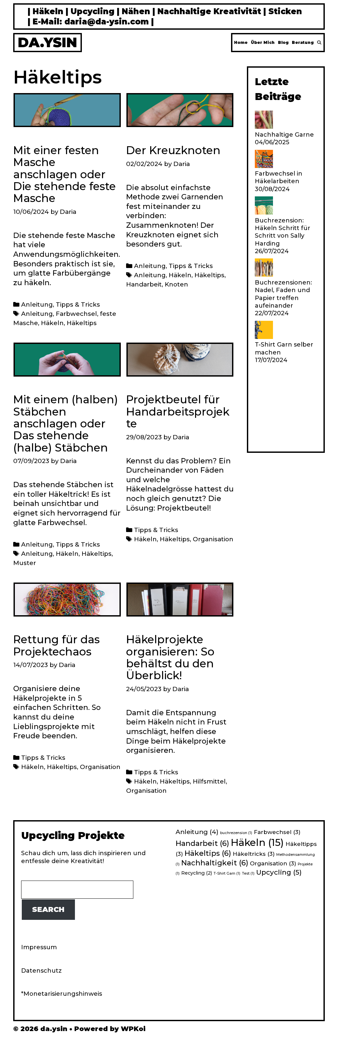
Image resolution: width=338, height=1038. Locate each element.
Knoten (176, 284)
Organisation (213, 539)
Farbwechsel (76, 314)
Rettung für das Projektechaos (56, 645)
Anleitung (37, 304)
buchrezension (236, 833)
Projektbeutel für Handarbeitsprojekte (177, 411)
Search (48, 909)
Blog (283, 42)
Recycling (196, 873)
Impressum (39, 947)
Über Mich (263, 42)
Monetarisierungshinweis (62, 993)
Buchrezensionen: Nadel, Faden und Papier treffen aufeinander (283, 294)
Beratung (303, 42)
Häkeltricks (254, 854)
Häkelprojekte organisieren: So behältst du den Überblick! (170, 657)
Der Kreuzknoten (173, 150)
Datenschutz (41, 970)
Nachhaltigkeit (214, 862)
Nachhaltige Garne (284, 134)
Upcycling (279, 872)
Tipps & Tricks (78, 304)
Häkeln (52, 323)
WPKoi (133, 1029)
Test (248, 873)
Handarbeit (144, 284)
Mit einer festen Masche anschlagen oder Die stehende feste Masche (64, 174)
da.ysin (47, 42)
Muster (24, 563)
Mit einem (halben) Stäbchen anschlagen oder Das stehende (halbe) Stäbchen (65, 423)
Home (241, 42)
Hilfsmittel (209, 781)
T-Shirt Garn (227, 873)
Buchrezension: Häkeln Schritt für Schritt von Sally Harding (282, 232)
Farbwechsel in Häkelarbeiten (278, 177)
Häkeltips (82, 323)
